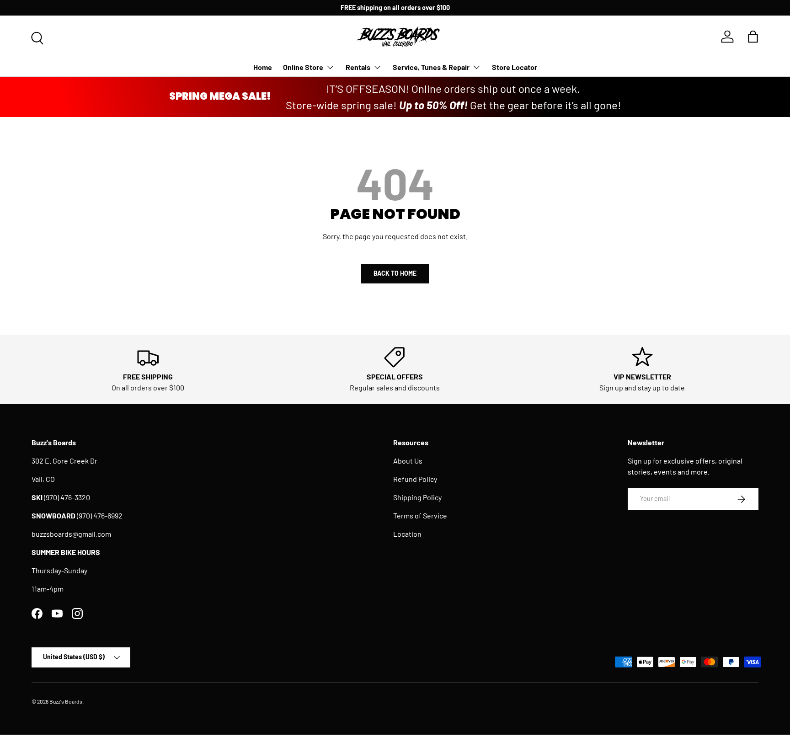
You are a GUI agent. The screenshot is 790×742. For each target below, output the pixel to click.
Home (262, 67)
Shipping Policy (417, 497)
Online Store (303, 67)
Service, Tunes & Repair (431, 67)
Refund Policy (415, 479)
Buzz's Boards (65, 701)
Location (407, 533)
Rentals (358, 67)
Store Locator (514, 67)
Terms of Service (420, 515)
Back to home (395, 273)
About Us (407, 460)
